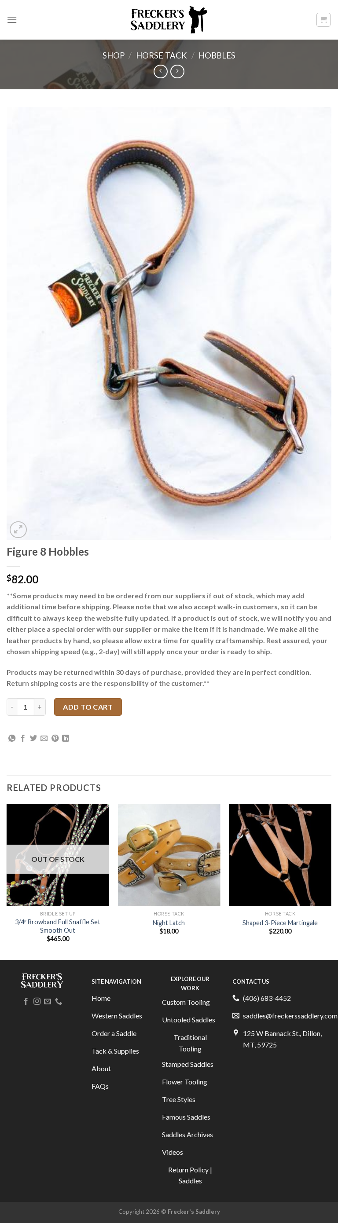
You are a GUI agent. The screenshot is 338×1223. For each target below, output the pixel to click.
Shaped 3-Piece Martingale (280, 922)
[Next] (331, 881)
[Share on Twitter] (33, 739)
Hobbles (216, 55)
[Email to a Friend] (44, 739)
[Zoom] (18, 529)
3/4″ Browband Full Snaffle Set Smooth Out (57, 926)
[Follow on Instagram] (36, 1002)
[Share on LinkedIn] (65, 739)
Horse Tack (161, 55)
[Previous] (7, 881)
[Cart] (323, 20)
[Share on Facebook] (22, 739)
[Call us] (58, 1002)
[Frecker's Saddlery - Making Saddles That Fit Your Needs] (169, 20)
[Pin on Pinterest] (55, 739)
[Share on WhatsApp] (11, 739)
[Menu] (12, 19)
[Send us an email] (47, 1002)
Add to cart (88, 707)
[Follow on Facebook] (25, 1002)
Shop (114, 55)
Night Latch (169, 922)
